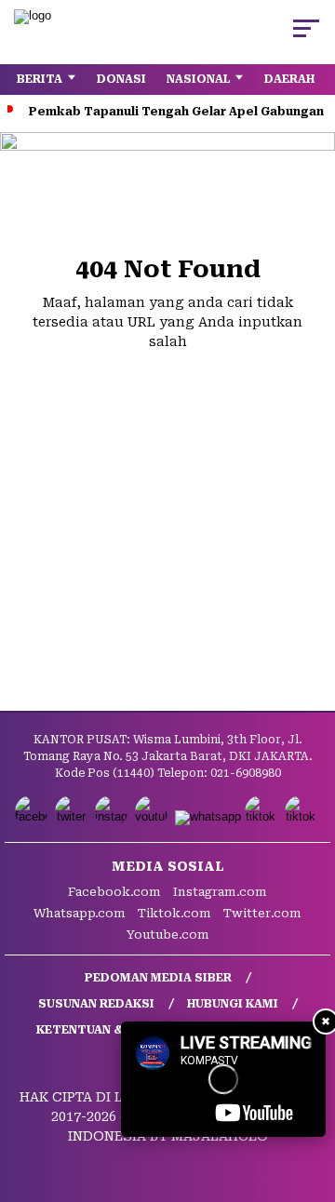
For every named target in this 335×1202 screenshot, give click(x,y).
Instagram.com (220, 892)
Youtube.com (168, 935)
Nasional (198, 79)
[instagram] (113, 816)
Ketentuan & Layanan (108, 1029)
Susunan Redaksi (96, 1003)
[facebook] (33, 816)
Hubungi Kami (232, 1003)
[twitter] (73, 816)
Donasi (121, 79)
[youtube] (153, 816)
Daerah (289, 79)
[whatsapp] (208, 816)
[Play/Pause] (141, 1116)
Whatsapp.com (80, 913)
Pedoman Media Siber (158, 977)
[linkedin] (303, 816)
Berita (39, 79)
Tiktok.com (174, 913)
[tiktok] (263, 816)
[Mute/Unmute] (173, 1116)
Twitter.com (262, 913)
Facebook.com (114, 892)
